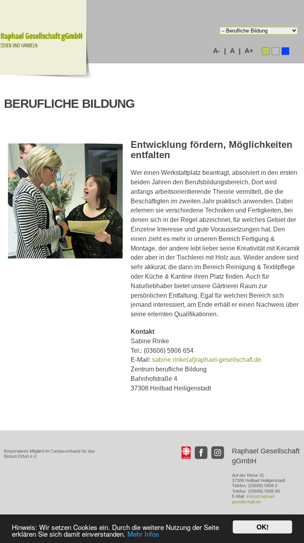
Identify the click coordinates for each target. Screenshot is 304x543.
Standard (266, 51)
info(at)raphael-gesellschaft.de (254, 499)
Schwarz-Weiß (275, 51)
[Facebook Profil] (201, 452)
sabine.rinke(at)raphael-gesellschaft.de (206, 359)
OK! (262, 527)
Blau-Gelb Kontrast (285, 51)
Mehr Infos (143, 534)
